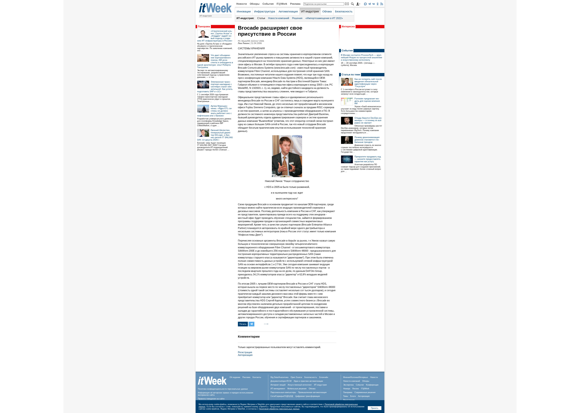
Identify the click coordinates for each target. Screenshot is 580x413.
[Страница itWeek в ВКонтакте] (373, 4)
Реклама (295, 4)
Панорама (204, 26)
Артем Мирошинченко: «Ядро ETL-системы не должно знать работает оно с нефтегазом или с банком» (214, 111)
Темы (345, 396)
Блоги (353, 396)
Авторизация (245, 355)
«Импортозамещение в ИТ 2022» (324, 18)
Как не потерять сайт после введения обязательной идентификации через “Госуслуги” (368, 82)
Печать (242, 324)
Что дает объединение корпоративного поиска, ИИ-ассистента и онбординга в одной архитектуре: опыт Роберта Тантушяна (215, 61)
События (268, 4)
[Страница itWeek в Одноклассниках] (377, 4)
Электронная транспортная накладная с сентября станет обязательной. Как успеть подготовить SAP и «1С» (214, 87)
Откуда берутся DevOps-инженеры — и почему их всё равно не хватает (368, 120)
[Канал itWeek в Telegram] (369, 4)
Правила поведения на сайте (211, 399)
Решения (297, 18)
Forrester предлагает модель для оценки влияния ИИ (367, 101)
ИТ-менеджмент (278, 388)
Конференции (372, 385)
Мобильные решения (296, 388)
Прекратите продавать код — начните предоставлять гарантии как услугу (367, 159)
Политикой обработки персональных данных (279, 409)
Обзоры (254, 4)
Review (355, 388)
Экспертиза (348, 385)
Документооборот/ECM (281, 381)
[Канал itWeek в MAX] (365, 4)
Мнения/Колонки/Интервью (355, 377)
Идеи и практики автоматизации (308, 381)
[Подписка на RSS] (382, 4)
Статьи (261, 18)
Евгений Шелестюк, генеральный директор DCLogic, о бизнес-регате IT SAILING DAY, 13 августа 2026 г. (215, 135)
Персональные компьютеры (283, 392)
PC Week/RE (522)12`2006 (251, 41)
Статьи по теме (351, 74)
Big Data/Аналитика (279, 377)
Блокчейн (323, 377)
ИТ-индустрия (206, 16)
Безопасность (343, 11)
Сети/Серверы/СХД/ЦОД (282, 396)
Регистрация (245, 352)
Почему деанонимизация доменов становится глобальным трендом (367, 139)
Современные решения (364, 392)
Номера (346, 388)
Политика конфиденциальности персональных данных (223, 389)
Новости (241, 4)
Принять (374, 408)
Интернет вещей (278, 385)
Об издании (235, 377)
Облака (327, 11)
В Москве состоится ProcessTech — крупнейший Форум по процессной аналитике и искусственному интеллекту (361, 57)
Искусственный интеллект (300, 385)
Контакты (257, 377)
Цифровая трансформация (307, 396)
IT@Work (282, 4)
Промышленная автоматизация (312, 392)
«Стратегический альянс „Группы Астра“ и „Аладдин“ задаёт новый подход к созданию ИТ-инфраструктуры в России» (214, 36)
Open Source (296, 377)
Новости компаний (278, 18)
